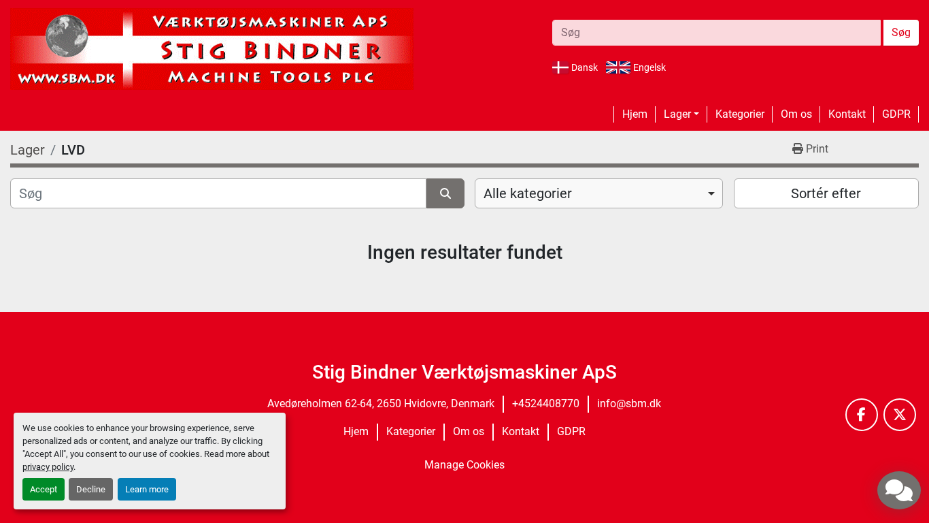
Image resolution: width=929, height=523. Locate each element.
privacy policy (47, 467)
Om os (796, 114)
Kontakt (847, 114)
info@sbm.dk (629, 403)
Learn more (147, 489)
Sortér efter (826, 193)
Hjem (634, 114)
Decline (90, 489)
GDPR (896, 114)
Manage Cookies (464, 464)
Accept (43, 489)
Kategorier (739, 114)
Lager (677, 114)
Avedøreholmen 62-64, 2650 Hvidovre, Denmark (380, 403)
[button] (681, 114)
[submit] (445, 193)
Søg (901, 32)
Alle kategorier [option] (528, 193)
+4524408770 (545, 403)
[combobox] (599, 193)
